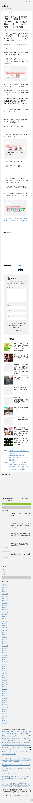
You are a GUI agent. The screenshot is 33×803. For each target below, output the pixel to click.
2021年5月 (4, 618)
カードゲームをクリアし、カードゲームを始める (21, 419)
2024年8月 (4, 603)
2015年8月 (4, 714)
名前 (9, 305)
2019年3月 (4, 643)
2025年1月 (4, 591)
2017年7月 (4, 666)
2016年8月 (4, 689)
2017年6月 (4, 668)
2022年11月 (5, 612)
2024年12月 (5, 594)
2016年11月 (5, 684)
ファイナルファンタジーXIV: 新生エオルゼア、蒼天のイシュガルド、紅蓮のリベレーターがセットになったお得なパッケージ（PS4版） (16, 784)
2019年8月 (4, 641)
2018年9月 (4, 648)
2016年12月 (5, 682)
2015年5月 (4, 720)
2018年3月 (4, 655)
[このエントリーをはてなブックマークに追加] (20, 265)
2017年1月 (4, 680)
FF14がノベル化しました (9, 773)
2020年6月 (4, 634)
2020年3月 (4, 639)
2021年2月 (4, 623)
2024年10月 (5, 598)
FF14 (3, 570)
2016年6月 (4, 691)
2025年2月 (4, 589)
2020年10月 (5, 630)
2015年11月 (5, 707)
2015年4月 (4, 723)
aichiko (5, 6)
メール (9, 310)
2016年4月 (4, 695)
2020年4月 (4, 637)
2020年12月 (5, 628)
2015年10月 (5, 709)
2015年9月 (4, 711)
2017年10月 (5, 664)
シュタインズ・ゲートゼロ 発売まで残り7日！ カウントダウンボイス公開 (21, 356)
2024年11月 (5, 596)
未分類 (9, 232)
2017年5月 (4, 671)
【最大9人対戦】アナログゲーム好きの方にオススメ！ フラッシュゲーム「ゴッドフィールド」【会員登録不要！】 (21, 347)
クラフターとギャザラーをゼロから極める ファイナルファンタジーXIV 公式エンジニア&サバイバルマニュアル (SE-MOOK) (16, 759)
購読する (6, 504)
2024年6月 (4, 607)
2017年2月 (4, 677)
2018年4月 (4, 652)
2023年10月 (5, 609)
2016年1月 (4, 702)
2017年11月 (5, 661)
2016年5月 (4, 693)
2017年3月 (4, 675)
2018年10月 (5, 646)
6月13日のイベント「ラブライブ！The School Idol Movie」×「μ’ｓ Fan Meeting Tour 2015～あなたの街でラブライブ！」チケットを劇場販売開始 (19, 455)
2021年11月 (5, 614)
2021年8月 (4, 616)
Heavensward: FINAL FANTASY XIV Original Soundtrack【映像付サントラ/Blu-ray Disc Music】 (15, 778)
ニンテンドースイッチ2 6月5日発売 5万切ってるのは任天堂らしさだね (21, 525)
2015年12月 (5, 704)
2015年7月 (4, 716)
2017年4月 (4, 673)
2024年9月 (4, 600)
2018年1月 (4, 657)
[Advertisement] (18, 248)
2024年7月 (4, 605)
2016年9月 (4, 686)
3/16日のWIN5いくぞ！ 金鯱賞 (21, 554)
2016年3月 (4, 698)
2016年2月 (4, 700)
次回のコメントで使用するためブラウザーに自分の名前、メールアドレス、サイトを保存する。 (16, 325)
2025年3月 (4, 587)
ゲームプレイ (5, 572)
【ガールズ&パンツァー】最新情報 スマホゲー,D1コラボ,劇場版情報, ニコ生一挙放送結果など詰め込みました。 (22, 431)
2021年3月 (4, 621)
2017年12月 (5, 659)
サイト (8, 316)
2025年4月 (4, 585)
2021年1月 (4, 625)
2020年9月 (4, 632)
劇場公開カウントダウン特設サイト (15, 44)
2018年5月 (4, 650)
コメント (10, 287)
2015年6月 (4, 718)
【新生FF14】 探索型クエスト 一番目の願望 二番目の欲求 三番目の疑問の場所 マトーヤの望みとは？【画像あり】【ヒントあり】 (16, 734)
